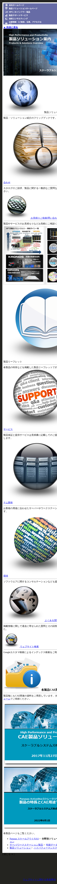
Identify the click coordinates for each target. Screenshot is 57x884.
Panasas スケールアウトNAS (24, 838)
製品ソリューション (20, 848)
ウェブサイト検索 (29, 646)
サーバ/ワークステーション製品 (26, 845)
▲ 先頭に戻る (10, 27)
